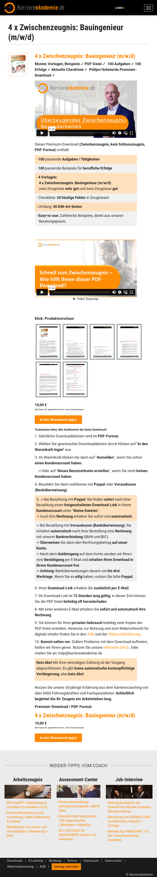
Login (118, 8)
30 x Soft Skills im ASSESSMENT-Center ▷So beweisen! (77, 835)
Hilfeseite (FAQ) (116, 647)
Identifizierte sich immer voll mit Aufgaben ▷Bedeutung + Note (27, 831)
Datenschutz (113, 860)
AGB (91, 634)
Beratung (55, 860)
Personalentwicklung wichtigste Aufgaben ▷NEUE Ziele (79, 806)
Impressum (91, 860)
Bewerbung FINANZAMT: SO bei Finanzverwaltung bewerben (128, 835)
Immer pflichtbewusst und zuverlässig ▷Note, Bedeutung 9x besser (28, 817)
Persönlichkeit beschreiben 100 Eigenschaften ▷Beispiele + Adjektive (78, 820)
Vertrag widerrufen (66, 866)
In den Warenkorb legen (58, 419)
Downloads (14, 860)
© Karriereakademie (139, 874)
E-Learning (36, 860)
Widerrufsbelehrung (124, 634)
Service (72, 860)
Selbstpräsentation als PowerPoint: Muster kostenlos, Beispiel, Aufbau (129, 807)
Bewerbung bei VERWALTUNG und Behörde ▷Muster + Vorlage (129, 821)
